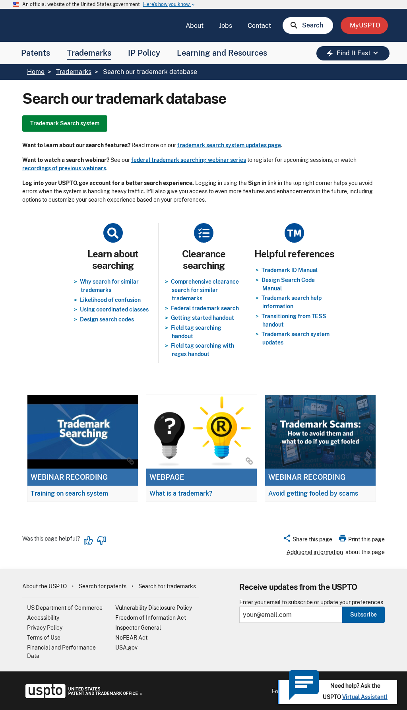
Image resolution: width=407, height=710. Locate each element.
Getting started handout (202, 318)
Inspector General (138, 627)
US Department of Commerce (65, 608)
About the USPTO (44, 586)
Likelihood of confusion (110, 300)
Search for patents (102, 586)
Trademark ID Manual (290, 270)
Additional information (315, 552)
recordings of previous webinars (64, 168)
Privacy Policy (44, 627)
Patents (35, 53)
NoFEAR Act (131, 637)
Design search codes (107, 319)
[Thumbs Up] (88, 540)
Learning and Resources (222, 53)
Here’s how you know (169, 4)
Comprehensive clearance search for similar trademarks (205, 290)
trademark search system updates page (229, 145)
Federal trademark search (205, 308)
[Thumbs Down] (101, 540)
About (195, 25)
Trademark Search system (64, 123)
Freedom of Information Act (150, 618)
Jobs (225, 25)
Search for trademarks (167, 586)
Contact (259, 25)
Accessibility (43, 618)
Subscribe (363, 614)
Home (36, 72)
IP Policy (144, 53)
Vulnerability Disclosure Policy (153, 608)
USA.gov (126, 647)
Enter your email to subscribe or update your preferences (311, 602)
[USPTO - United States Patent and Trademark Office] (82, 696)
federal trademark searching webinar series (188, 160)
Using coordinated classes (114, 309)
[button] (307, 540)
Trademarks (89, 53)
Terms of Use (43, 637)
